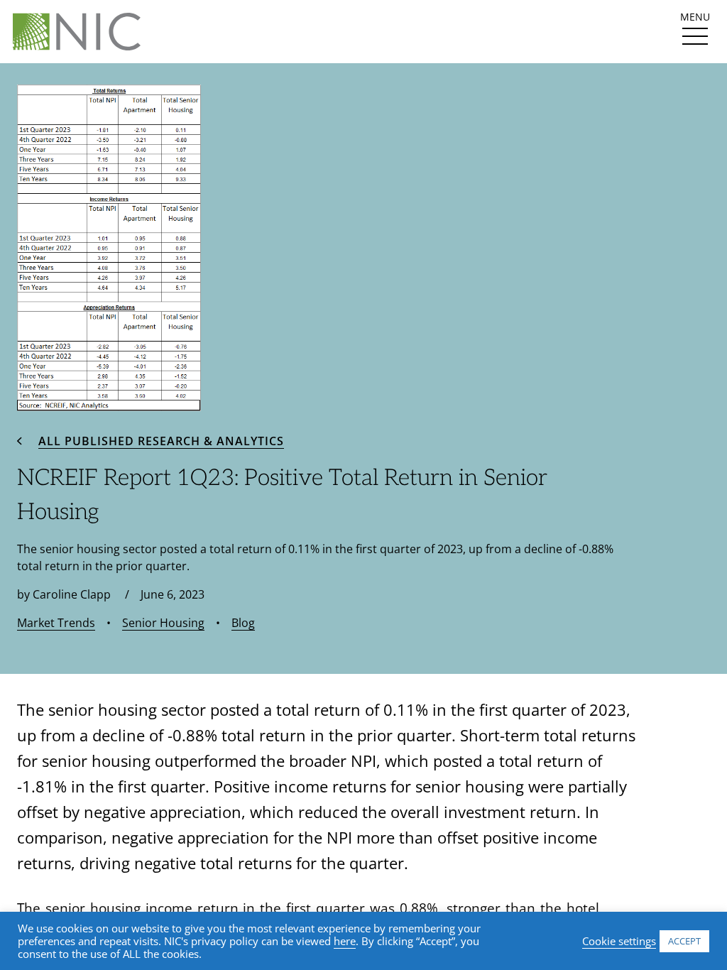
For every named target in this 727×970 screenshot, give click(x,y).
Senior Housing (163, 623)
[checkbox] (695, 36)
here (345, 941)
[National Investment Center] (77, 31)
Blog (243, 623)
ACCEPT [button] (684, 940)
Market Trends (56, 623)
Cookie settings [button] (619, 940)
